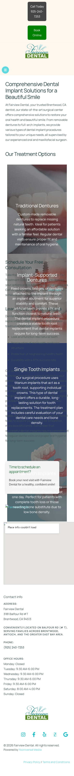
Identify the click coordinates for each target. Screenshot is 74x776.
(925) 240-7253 (14, 647)
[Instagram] (23, 734)
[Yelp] (44, 734)
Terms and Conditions (56, 762)
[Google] (65, 734)
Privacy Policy (32, 762)
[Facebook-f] (34, 734)
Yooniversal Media (30, 750)
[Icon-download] (55, 734)
